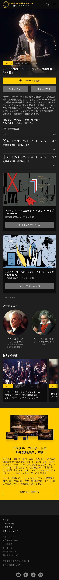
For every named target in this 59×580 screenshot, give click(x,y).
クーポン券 (7, 548)
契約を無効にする (10, 555)
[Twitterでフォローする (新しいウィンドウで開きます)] (33, 574)
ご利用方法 (7, 527)
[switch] (54, 149)
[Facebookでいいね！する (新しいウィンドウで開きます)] (25, 574)
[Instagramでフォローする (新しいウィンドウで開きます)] (40, 574)
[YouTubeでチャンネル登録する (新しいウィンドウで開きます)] (18, 574)
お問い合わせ (8, 523)
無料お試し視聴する (29, 491)
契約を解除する (9, 551)
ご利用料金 (7, 544)
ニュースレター (9, 537)
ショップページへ (28, 224)
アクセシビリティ (10, 531)
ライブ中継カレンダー (12, 564)
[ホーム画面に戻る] (18, 4)
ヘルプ (6, 520)
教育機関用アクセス (11, 540)
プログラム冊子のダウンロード (16, 561)
